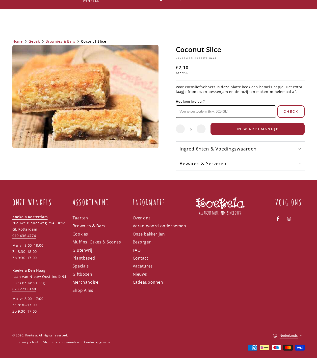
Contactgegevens (97, 342)
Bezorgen (142, 242)
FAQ (137, 250)
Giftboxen (82, 274)
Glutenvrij (82, 250)
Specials (81, 266)
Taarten (80, 218)
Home (17, 41)
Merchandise (86, 282)
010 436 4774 (24, 235)
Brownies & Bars (60, 41)
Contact (140, 258)
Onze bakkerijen (149, 234)
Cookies (80, 234)
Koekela (31, 335)
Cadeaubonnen (148, 282)
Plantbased (84, 258)
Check (291, 111)
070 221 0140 (24, 289)
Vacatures (143, 266)
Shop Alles (83, 290)
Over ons (142, 218)
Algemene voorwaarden (61, 342)
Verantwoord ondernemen (159, 226)
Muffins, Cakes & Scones (97, 242)
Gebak (34, 41)
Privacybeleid (28, 342)
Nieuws (140, 274)
